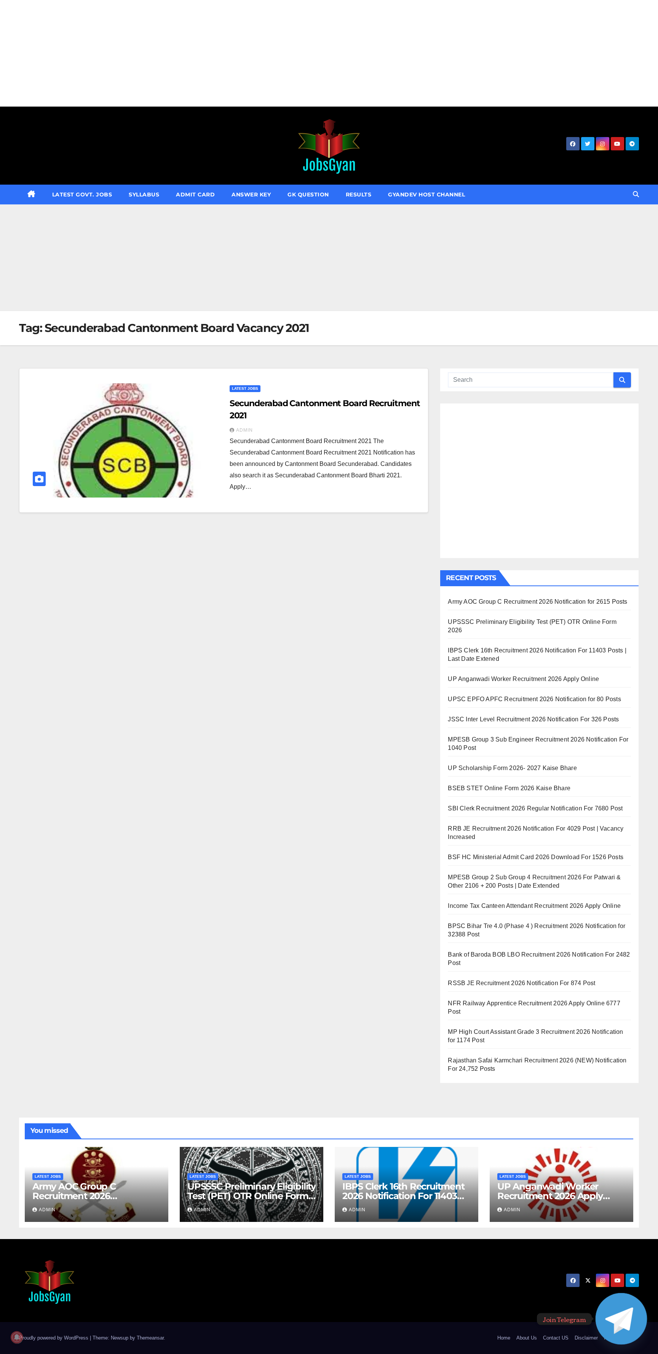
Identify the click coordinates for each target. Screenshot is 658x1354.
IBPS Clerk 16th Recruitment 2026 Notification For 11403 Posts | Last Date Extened (403, 1196)
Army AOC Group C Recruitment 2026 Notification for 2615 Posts (537, 601)
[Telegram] (621, 1318)
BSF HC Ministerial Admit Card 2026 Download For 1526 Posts (535, 857)
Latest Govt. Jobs (82, 194)
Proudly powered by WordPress (54, 1338)
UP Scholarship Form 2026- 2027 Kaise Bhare (512, 768)
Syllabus (144, 194)
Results (359, 194)
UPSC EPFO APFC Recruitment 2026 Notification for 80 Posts (534, 699)
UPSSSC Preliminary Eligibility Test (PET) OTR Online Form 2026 (251, 1196)
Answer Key (251, 194)
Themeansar (150, 1338)
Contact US (556, 1338)
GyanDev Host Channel (426, 194)
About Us (526, 1338)
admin (244, 430)
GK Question (308, 194)
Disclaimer (586, 1338)
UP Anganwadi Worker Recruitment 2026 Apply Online (523, 679)
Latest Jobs (245, 388)
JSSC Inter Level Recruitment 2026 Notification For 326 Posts (533, 719)
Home (503, 1338)
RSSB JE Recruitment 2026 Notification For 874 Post (521, 983)
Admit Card (195, 194)
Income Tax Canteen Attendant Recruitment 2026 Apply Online (534, 906)
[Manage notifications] (17, 1337)
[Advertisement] (228, 53)
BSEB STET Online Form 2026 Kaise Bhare (509, 788)
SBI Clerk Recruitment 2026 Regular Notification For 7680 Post (535, 808)
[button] (636, 194)
